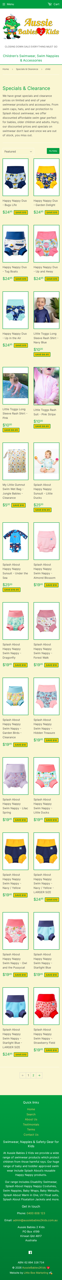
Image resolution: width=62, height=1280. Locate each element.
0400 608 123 (36, 1213)
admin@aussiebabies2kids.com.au (35, 1220)
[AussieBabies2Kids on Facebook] (30, 1252)
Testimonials (31, 1124)
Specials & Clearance (27, 69)
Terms (31, 1129)
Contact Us (31, 1134)
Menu (10, 4)
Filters (53, 151)
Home (6, 69)
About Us (31, 1119)
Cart (56, 4)
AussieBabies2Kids (34, 1267)
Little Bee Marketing (36, 1272)
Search (31, 1114)
